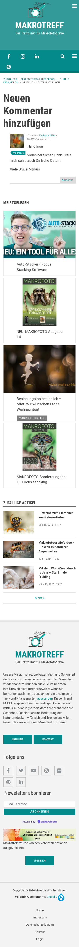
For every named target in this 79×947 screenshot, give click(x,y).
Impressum (40, 917)
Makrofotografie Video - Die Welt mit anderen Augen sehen (56, 547)
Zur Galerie (10, 79)
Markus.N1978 (47, 135)
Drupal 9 (52, 896)
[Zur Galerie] (39, 9)
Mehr (38, 598)
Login (39, 939)
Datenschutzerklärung (40, 924)
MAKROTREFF (39, 25)
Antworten (68, 180)
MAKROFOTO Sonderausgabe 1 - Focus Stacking (41, 479)
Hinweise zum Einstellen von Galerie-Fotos (56, 515)
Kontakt (48, 739)
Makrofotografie (32, 418)
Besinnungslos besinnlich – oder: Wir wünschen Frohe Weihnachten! (39, 404)
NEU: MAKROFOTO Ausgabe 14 (40, 334)
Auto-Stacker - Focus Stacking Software (34, 267)
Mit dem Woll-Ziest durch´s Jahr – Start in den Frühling (57, 573)
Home (40, 910)
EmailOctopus (49, 822)
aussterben (45, 698)
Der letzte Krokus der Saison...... (40, 79)
